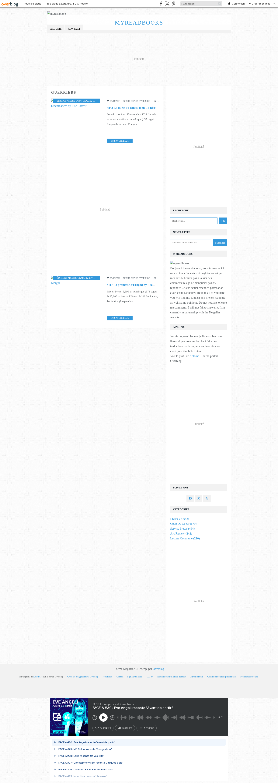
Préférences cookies (249, 676)
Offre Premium (196, 676)
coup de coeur (85, 101)
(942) (179, 518)
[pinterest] (173, 4)
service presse (66, 101)
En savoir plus (120, 141)
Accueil (56, 28)
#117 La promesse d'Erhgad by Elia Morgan (135, 284)
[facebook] (161, 4)
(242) (181, 533)
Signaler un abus (135, 676)
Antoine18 (195, 356)
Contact (74, 28)
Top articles (107, 676)
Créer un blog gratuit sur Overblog (82, 676)
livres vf (94, 278)
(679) (183, 523)
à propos (149, 728)
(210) (185, 538)
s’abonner (105, 728)
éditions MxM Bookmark (72, 278)
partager (127, 728)
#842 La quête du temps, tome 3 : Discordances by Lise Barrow (147, 107)
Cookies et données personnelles (221, 676)
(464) (182, 528)
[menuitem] (55, 29)
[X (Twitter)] (167, 4)
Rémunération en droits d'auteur (171, 676)
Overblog (158, 668)
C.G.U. (150, 676)
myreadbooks (139, 22)
